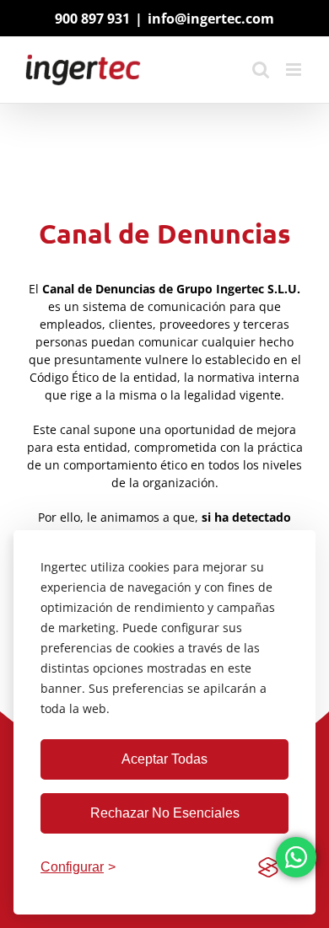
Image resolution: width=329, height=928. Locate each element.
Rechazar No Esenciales (165, 813)
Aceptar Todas (164, 759)
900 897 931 (92, 18)
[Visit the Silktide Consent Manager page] (268, 867)
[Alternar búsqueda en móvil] (260, 69)
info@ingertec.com (211, 18)
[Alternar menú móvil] (295, 69)
